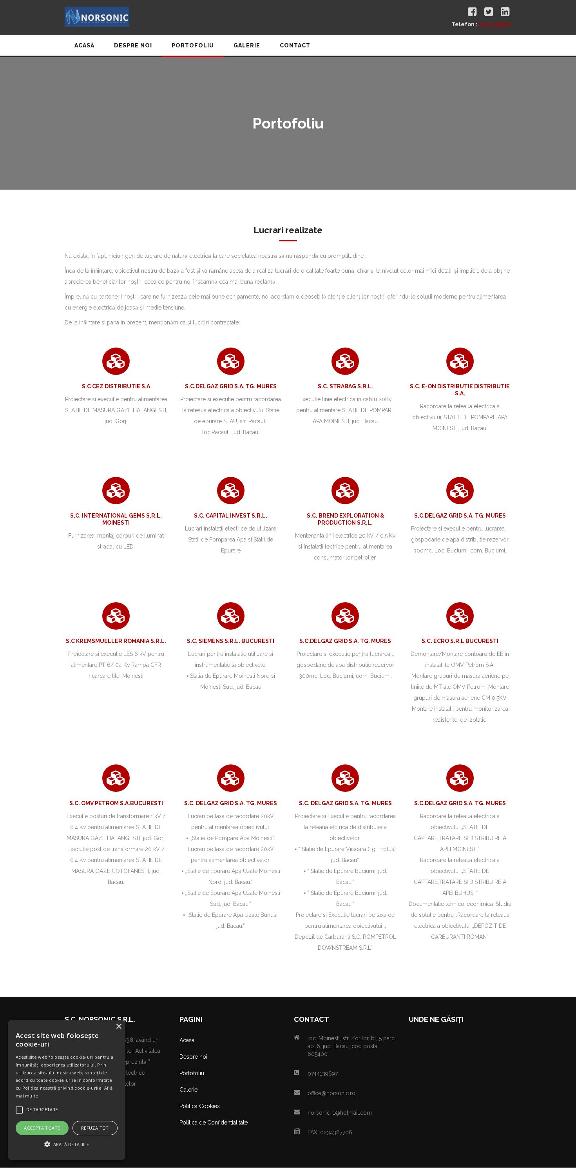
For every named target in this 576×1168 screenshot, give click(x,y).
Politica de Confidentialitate (213, 1122)
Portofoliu (191, 1073)
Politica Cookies (199, 1106)
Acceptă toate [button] (42, 1128)
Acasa (186, 1040)
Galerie (188, 1090)
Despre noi (193, 1057)
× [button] (118, 1027)
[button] (67, 1144)
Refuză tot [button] (95, 1128)
